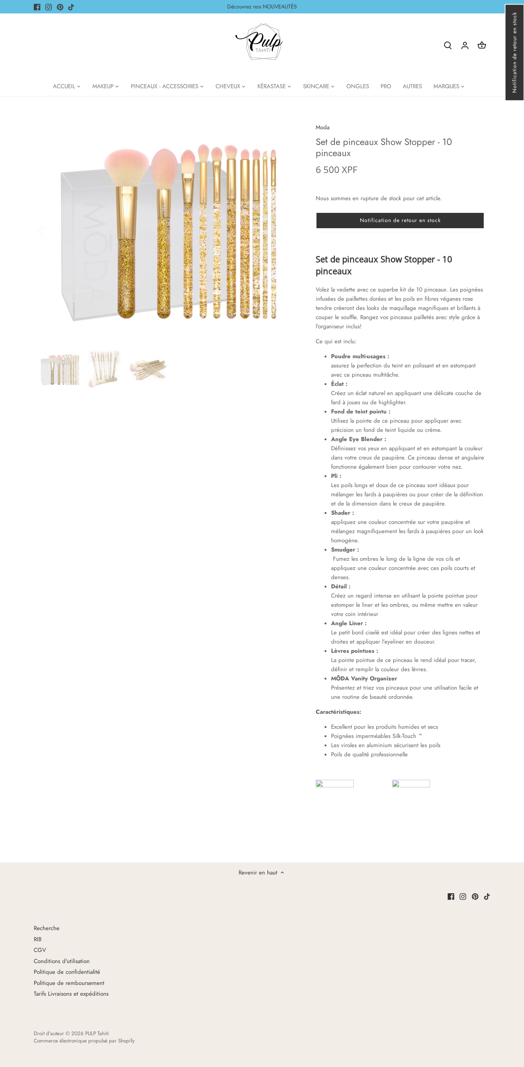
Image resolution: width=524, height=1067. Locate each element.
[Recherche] (448, 45)
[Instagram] (48, 7)
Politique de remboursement (69, 983)
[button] (514, 52)
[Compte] (464, 45)
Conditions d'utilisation (62, 961)
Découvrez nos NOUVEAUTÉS (262, 6)
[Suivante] (286, 231)
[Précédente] (51, 231)
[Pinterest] (60, 7)
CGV (40, 950)
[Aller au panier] (481, 45)
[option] (168, 231)
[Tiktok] (71, 7)
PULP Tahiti (97, 1033)
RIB (37, 939)
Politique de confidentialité (67, 972)
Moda (323, 127)
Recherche (46, 928)
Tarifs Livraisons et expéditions (71, 994)
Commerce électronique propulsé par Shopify (84, 1040)
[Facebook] (37, 7)
